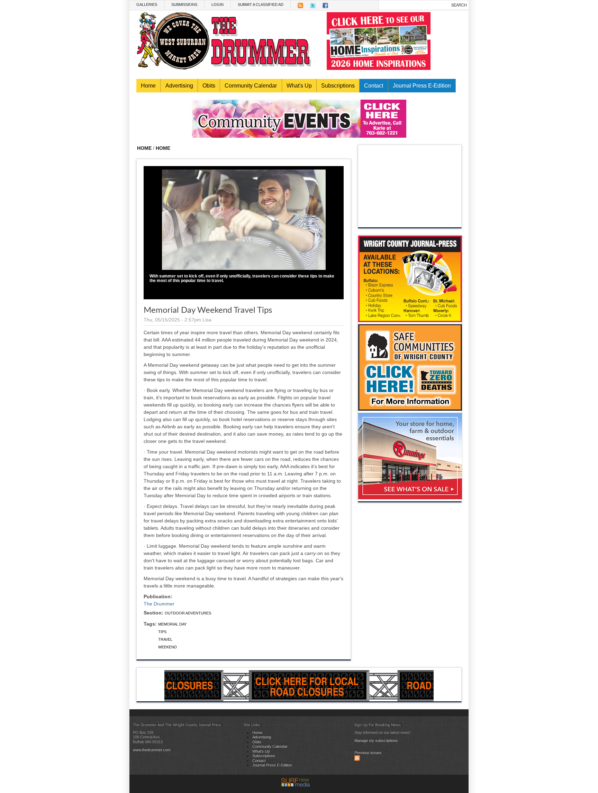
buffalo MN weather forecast (410, 220)
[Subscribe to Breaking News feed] (357, 759)
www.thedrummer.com (151, 750)
